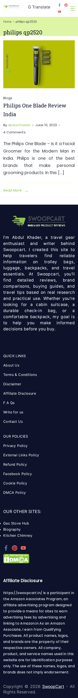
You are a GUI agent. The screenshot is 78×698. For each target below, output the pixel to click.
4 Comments (14, 132)
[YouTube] (59, 11)
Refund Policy (15, 464)
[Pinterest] (66, 5)
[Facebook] (59, 5)
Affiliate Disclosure (19, 393)
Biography (12, 529)
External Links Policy (21, 455)
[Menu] (72, 8)
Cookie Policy (15, 483)
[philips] (39, 64)
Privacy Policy (15, 445)
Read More (12, 190)
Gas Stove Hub (16, 523)
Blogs (7, 98)
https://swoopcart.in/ (22, 592)
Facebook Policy (17, 474)
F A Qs (9, 403)
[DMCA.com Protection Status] (16, 562)
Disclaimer (12, 384)
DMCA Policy (14, 492)
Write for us (13, 412)
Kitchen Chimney (17, 535)
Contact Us (13, 421)
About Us (11, 365)
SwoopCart (53, 686)
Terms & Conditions (20, 374)
